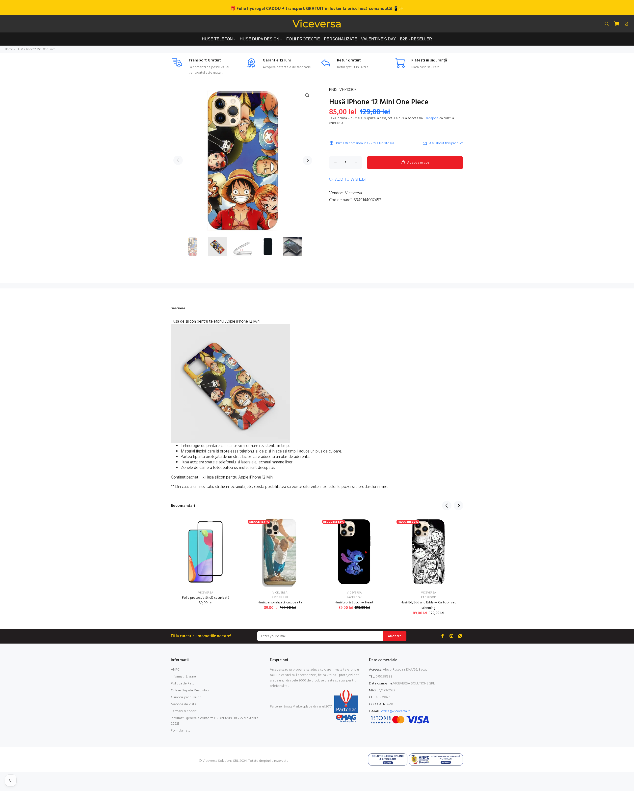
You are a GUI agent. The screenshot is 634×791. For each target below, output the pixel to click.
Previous (178, 160)
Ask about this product (446, 143)
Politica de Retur (183, 683)
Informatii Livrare (183, 676)
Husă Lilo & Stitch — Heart (354, 602)
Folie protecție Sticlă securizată (205, 598)
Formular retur (181, 731)
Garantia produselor (186, 697)
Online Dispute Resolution (190, 690)
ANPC (175, 670)
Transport (431, 118)
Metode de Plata (183, 704)
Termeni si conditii (184, 711)
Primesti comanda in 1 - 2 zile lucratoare (365, 143)
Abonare (394, 636)
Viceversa (353, 193)
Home (9, 49)
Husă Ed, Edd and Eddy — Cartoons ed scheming (428, 605)
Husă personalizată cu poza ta (280, 602)
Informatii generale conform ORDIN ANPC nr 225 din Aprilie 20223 (215, 721)
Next (307, 160)
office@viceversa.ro (396, 711)
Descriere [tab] (178, 308)
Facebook (354, 597)
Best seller (280, 597)
